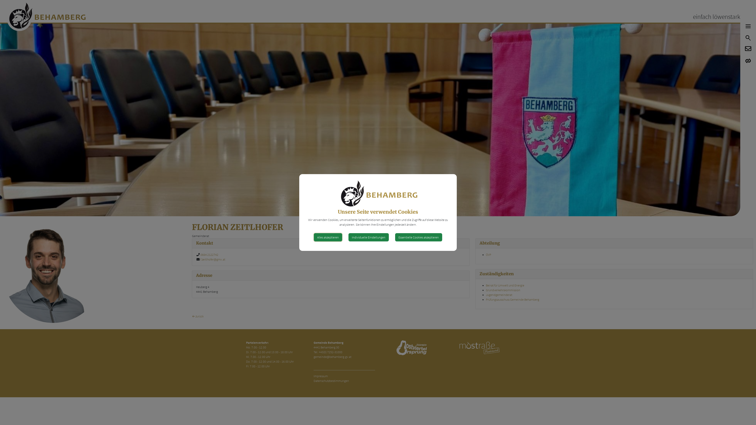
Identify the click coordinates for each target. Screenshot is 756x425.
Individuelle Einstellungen (368, 237)
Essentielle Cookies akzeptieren (418, 237)
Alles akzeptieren (328, 237)
